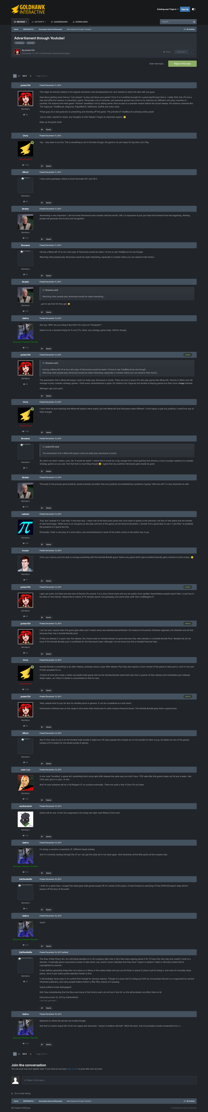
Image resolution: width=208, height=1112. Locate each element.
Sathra (25, 318)
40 (26, 114)
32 (26, 908)
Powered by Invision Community (184, 1108)
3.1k (26, 347)
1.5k (26, 835)
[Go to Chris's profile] (25, 149)
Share (168, 52)
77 (26, 580)
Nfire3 (25, 172)
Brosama (25, 245)
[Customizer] (194, 9)
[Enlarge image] (124, 117)
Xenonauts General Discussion (56, 53)
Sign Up (184, 9)
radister (25, 514)
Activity (39, 22)
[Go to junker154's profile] (17, 52)
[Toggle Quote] (43, 290)
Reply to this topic (182, 63)
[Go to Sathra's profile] (25, 331)
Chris (25, 135)
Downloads (81, 22)
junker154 (30, 50)
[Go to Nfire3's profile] (25, 185)
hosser (25, 550)
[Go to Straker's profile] (25, 222)
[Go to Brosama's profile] (25, 258)
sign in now (72, 1069)
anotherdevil (25, 806)
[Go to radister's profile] (25, 527)
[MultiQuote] (42, 130)
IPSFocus (26, 1108)
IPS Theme (15, 1108)
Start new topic (156, 63)
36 (26, 201)
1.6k (26, 799)
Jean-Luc (25, 769)
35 (26, 274)
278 (26, 238)
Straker (25, 209)
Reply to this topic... (35, 1080)
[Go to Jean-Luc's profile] (25, 783)
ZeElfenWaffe (25, 879)
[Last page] (31, 76)
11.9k (26, 165)
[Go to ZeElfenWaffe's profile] (25, 892)
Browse (20, 22)
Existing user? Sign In (167, 9)
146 (26, 543)
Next (24, 76)
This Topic (184, 22)
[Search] (194, 21)
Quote (48, 129)
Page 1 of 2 (41, 76)
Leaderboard (60, 22)
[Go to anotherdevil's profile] (25, 819)
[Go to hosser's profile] (25, 563)
